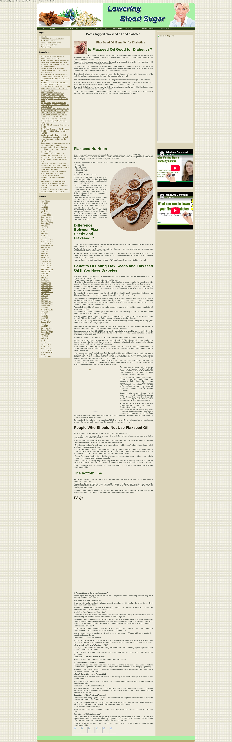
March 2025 (45, 235)
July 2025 (44, 227)
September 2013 (47, 352)
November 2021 (46, 304)
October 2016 (46, 330)
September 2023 (47, 270)
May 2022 (44, 300)
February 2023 (46, 282)
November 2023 (46, 265)
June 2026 (44, 205)
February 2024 (46, 259)
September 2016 (47, 332)
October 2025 (46, 221)
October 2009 (46, 356)
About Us (44, 37)
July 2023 (44, 274)
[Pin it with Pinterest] (98, 730)
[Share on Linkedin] (105, 730)
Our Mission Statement (49, 45)
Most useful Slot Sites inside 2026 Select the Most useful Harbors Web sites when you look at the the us (54, 115)
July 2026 (44, 203)
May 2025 (44, 231)
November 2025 (46, 219)
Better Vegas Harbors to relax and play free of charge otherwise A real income (55, 110)
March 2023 (45, 280)
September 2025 (47, 223)
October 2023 (46, 267)
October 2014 (46, 344)
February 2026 (46, 213)
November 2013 (46, 348)
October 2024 (46, 243)
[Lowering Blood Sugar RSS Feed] (40, 739)
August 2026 (45, 201)
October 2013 (46, 350)
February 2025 (46, 237)
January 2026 (46, 215)
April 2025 (44, 233)
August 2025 (45, 225)
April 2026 (44, 209)
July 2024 (44, 249)
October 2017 (46, 322)
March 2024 (45, 257)
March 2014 (45, 346)
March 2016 (45, 340)
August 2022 (45, 294)
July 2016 (44, 336)
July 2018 (44, 312)
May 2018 (44, 316)
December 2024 (46, 239)
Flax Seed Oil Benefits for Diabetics (120, 42)
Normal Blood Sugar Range (51, 43)
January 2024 (46, 261)
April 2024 (44, 255)
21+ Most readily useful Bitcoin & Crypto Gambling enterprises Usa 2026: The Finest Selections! (55, 89)
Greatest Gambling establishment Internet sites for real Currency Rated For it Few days (54, 70)
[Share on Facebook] (77, 730)
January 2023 (46, 284)
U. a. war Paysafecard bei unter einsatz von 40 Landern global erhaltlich (55, 190)
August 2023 (45, 272)
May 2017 (44, 326)
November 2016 (46, 328)
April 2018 (44, 318)
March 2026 (45, 211)
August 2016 (45, 334)
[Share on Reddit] (91, 730)
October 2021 (46, 306)
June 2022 (44, 298)
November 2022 (46, 288)
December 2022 (46, 286)
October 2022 (46, 290)
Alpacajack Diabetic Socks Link (52, 39)
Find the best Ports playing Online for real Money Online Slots (54, 84)
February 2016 (46, 342)
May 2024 (44, 253)
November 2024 (46, 241)
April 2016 (44, 338)
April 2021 (44, 308)
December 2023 (46, 263)
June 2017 (44, 324)
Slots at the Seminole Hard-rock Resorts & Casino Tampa (52, 57)
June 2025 (44, 229)
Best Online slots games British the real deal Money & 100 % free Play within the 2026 (55, 131)
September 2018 (47, 310)
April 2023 (44, 278)
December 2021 (46, 302)
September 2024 (47, 245)
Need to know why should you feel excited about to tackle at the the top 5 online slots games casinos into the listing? (54, 138)
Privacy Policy (46, 47)
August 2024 (45, 247)
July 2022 (44, 296)
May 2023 (44, 276)
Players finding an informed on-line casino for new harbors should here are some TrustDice (55, 105)
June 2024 (44, 251)
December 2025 (46, 217)
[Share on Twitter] (84, 730)
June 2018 (44, 314)
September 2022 (47, 292)
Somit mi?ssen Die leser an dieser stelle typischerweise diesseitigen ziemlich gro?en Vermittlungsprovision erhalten (54, 184)
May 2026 (44, 207)
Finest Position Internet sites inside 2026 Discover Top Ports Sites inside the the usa (54, 121)
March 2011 (45, 354)
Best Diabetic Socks (48, 41)
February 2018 (46, 320)
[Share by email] (113, 730)
